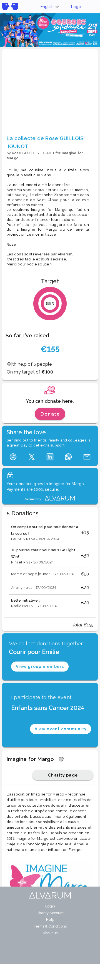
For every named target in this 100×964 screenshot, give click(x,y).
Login (50, 906)
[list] (50, 566)
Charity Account (50, 913)
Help (50, 919)
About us (50, 933)
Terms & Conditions (50, 926)
